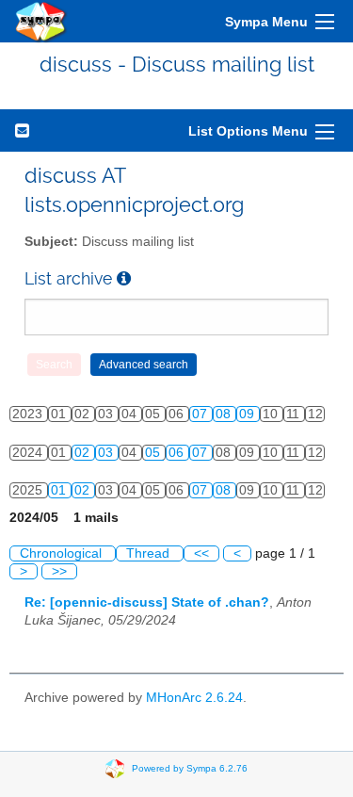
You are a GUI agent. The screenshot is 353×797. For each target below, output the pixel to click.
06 (177, 453)
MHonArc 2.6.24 (194, 698)
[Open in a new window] (124, 278)
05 (154, 453)
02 (83, 453)
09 (248, 414)
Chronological (62, 553)
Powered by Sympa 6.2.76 (190, 768)
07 (201, 414)
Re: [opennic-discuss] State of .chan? (146, 602)
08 (225, 414)
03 (107, 453)
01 (60, 490)
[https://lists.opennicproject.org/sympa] (41, 21)
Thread (149, 553)
